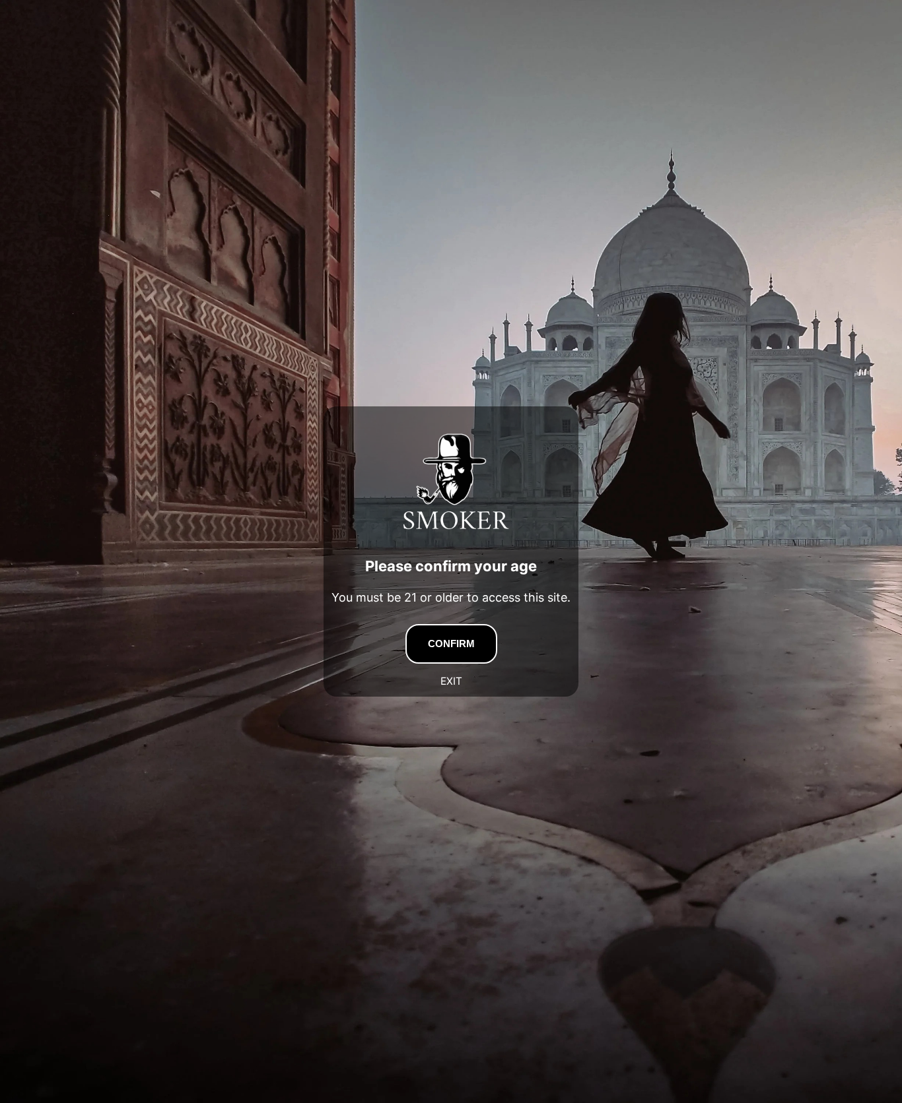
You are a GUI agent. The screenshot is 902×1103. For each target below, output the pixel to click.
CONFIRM (451, 643)
